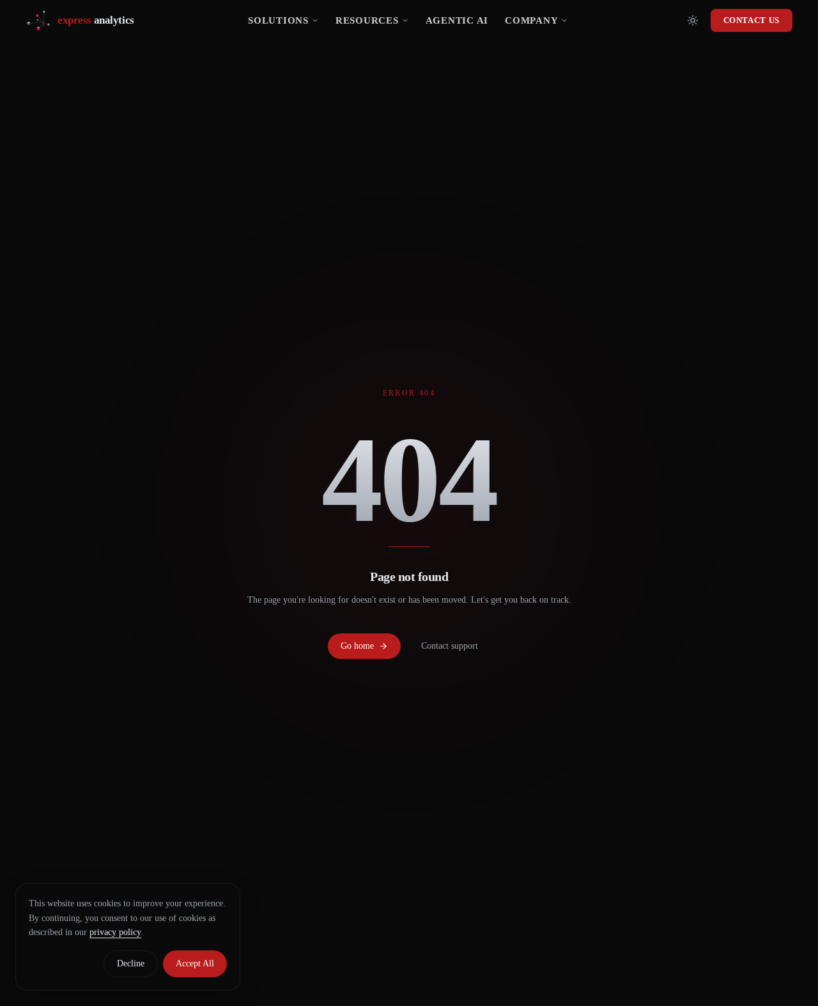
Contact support (449, 646)
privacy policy (115, 932)
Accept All (195, 963)
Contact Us (751, 20)
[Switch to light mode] (693, 20)
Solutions (278, 20)
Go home (357, 646)
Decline (130, 963)
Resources (367, 20)
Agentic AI (457, 20)
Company (531, 20)
